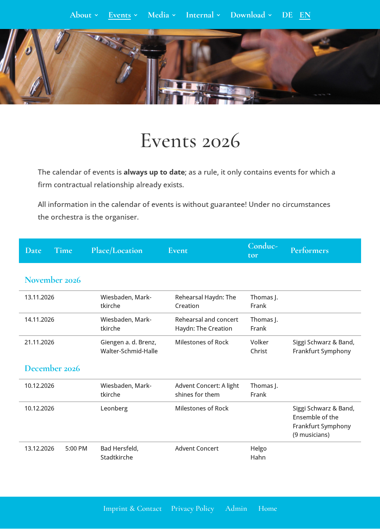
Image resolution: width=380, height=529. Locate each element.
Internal (200, 16)
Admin (236, 508)
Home (267, 508)
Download (247, 16)
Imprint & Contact (132, 508)
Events (119, 16)
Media (158, 16)
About (81, 16)
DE (287, 16)
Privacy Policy (192, 508)
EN (305, 16)
